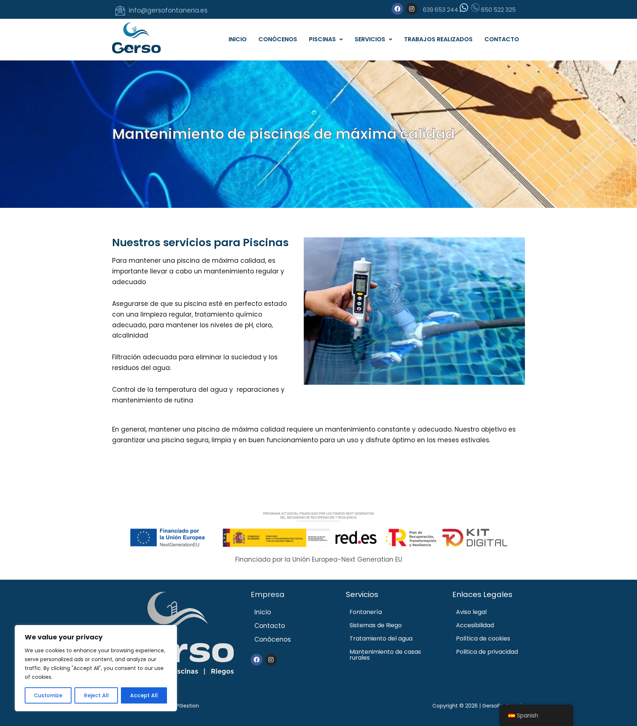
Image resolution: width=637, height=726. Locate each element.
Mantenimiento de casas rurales (385, 655)
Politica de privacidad (487, 652)
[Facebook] (397, 9)
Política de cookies (483, 638)
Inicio (238, 39)
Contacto (501, 39)
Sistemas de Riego (375, 625)
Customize (48, 695)
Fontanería (365, 612)
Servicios (370, 39)
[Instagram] (412, 9)
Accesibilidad (475, 625)
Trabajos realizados (438, 39)
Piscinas (322, 39)
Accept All (144, 695)
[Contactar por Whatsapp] (464, 10)
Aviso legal (471, 612)
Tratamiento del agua (381, 638)
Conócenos (277, 39)
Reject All (96, 695)
